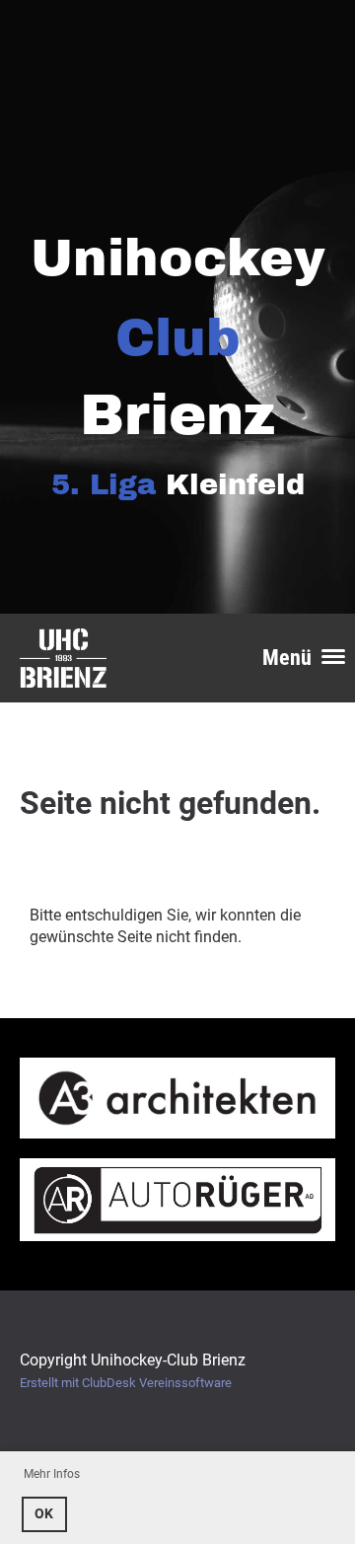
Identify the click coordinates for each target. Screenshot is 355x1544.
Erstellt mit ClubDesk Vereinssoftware (126, 1382)
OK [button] (44, 1514)
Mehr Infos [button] (52, 1474)
